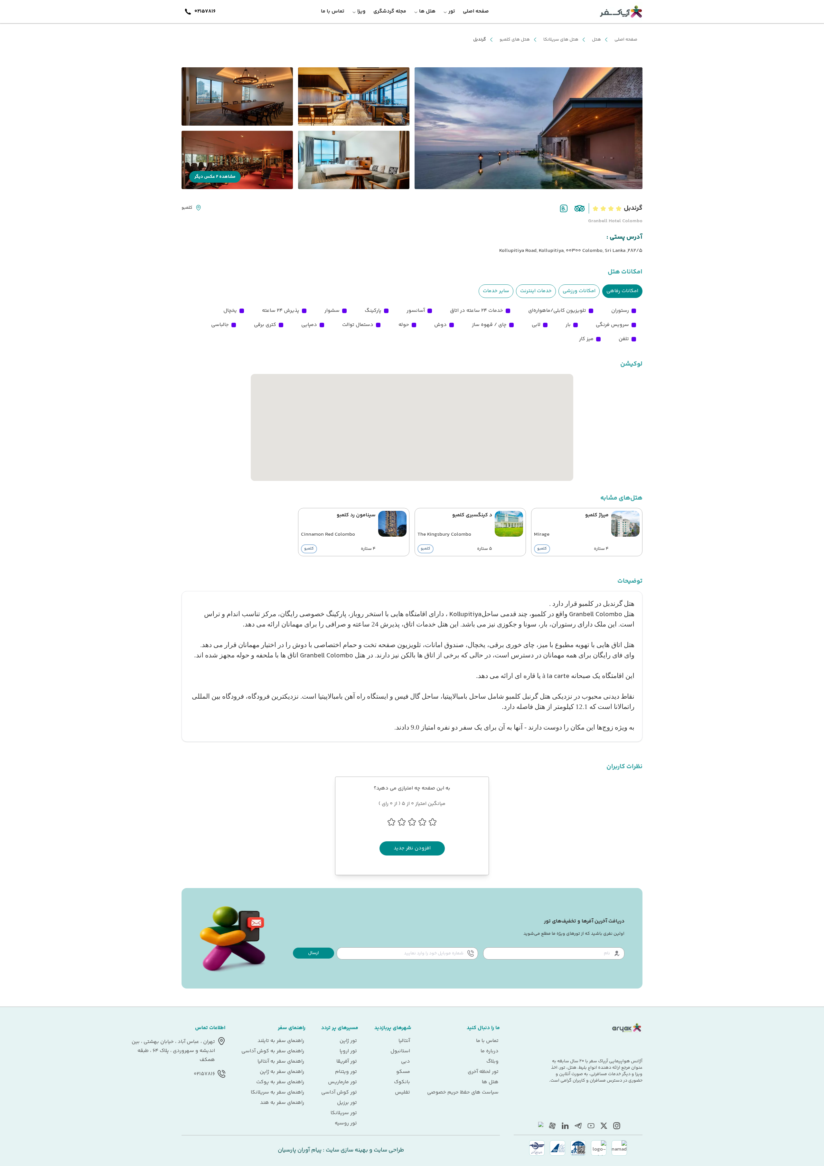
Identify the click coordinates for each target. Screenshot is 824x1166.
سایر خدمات (496, 291)
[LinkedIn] (565, 1126)
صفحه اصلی (625, 39)
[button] (313, 953)
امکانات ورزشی (579, 291)
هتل (596, 39)
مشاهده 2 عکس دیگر (215, 176)
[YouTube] (591, 1126)
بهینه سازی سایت (346, 1150)
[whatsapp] (539, 1126)
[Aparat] (552, 1126)
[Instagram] (617, 1126)
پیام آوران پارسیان (300, 1150)
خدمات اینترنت (536, 291)
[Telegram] (578, 1126)
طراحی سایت (388, 1150)
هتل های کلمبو (515, 39)
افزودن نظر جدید (412, 848)
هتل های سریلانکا (560, 39)
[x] (604, 1126)
